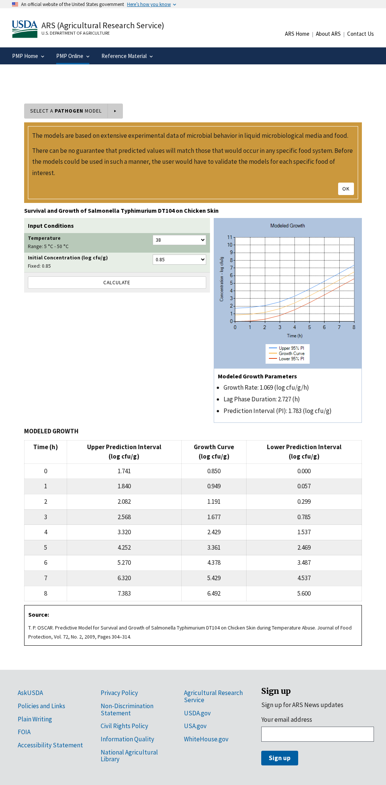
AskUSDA (30, 693)
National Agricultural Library (129, 756)
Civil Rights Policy (124, 726)
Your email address (286, 719)
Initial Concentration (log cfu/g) (68, 258)
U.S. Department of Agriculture (75, 33)
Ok (346, 189)
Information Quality (127, 739)
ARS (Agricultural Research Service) (102, 25)
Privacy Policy (119, 693)
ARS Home (297, 33)
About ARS (328, 33)
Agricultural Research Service (213, 696)
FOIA (24, 732)
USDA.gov (197, 713)
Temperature (44, 238)
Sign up (280, 758)
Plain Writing (35, 719)
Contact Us (360, 33)
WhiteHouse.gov (206, 739)
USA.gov (195, 726)
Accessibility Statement (50, 745)
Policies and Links (41, 706)
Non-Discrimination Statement (127, 709)
